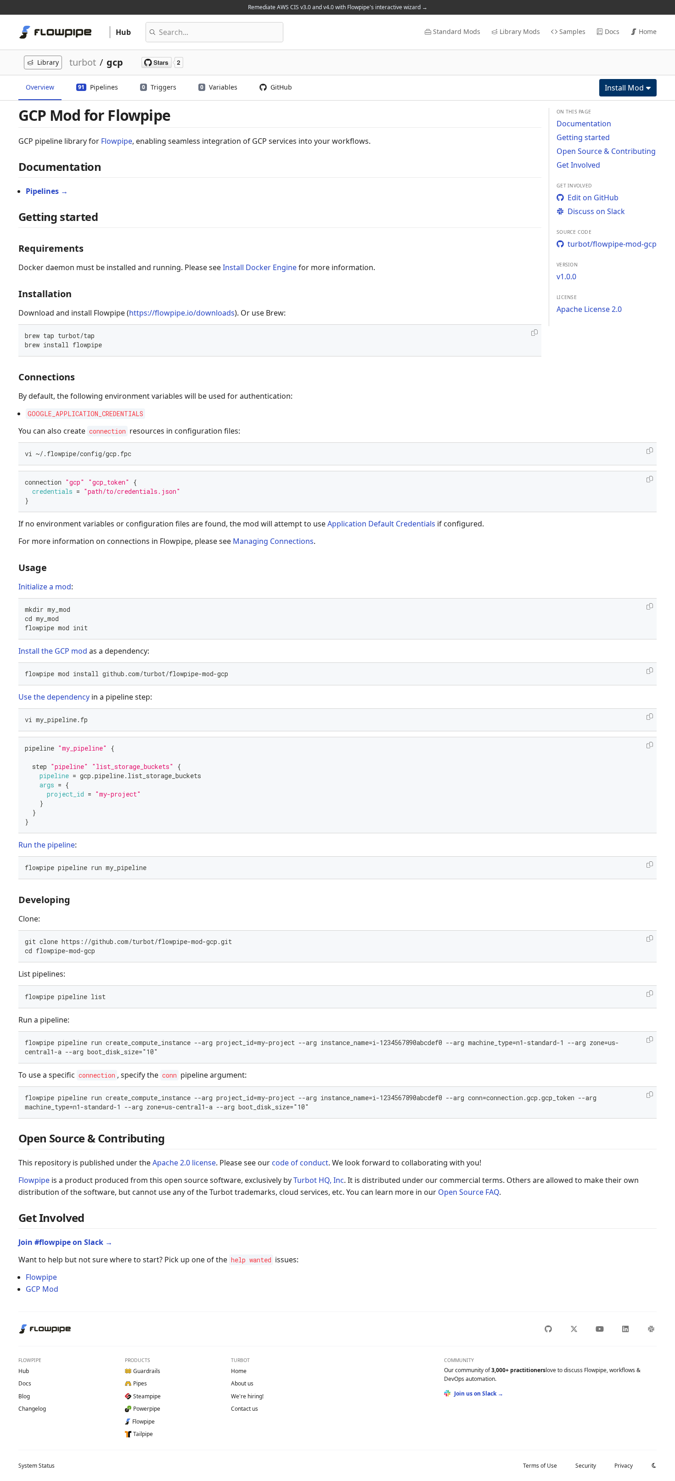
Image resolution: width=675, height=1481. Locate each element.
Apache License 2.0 (589, 309)
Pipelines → (47, 191)
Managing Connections (273, 541)
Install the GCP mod (52, 651)
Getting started (583, 137)
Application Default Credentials (381, 524)
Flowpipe (116, 141)
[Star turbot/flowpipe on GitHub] (162, 62)
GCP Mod (42, 1289)
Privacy (623, 1466)
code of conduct (300, 1163)
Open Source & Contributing (606, 151)
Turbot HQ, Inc (318, 1180)
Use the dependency (54, 697)
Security (585, 1466)
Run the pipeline (46, 845)
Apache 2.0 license (184, 1163)
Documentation (584, 124)
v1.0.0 (566, 276)
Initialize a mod (44, 587)
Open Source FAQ (468, 1192)
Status (36, 1466)
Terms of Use (540, 1466)
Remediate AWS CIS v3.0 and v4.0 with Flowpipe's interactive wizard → (338, 7)
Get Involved (578, 165)
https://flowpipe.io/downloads (182, 313)
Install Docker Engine (260, 267)
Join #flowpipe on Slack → (65, 1242)
